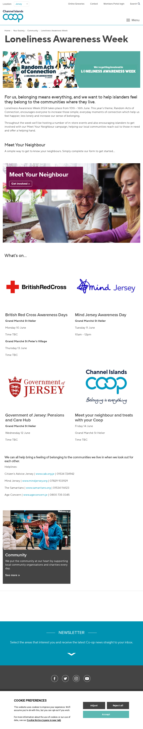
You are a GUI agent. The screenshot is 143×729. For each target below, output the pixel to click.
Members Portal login (114, 3)
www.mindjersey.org (34, 481)
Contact (94, 3)
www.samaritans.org (38, 488)
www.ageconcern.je (35, 495)
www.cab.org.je (45, 474)
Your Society (19, 30)
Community (32, 30)
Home (7, 30)
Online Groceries (76, 3)
